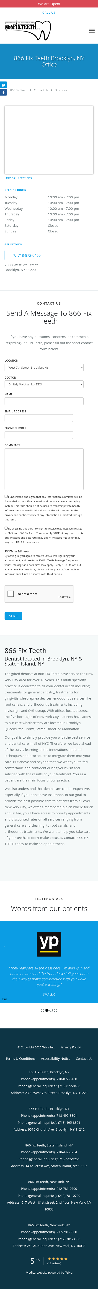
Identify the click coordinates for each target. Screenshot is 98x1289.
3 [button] (51, 1010)
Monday (42, 197)
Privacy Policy (70, 1047)
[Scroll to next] (94, 946)
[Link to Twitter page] (3, 84)
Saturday (31, 225)
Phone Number (15, 428)
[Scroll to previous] (3, 946)
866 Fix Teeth (18, 90)
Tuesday (42, 202)
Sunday (31, 231)
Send (13, 616)
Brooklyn (61, 90)
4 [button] (55, 1010)
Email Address (15, 411)
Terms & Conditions (21, 1058)
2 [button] (47, 1010)
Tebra (68, 1272)
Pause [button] (4, 999)
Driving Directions (18, 178)
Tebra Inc (48, 1047)
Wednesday (42, 208)
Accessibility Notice (55, 1058)
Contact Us (41, 90)
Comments (12, 445)
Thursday (42, 214)
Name (9, 394)
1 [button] (42, 1010)
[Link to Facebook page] (3, 92)
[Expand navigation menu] (92, 31)
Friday (42, 219)
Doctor (10, 378)
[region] (49, 962)
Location (11, 360)
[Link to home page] (36, 31)
